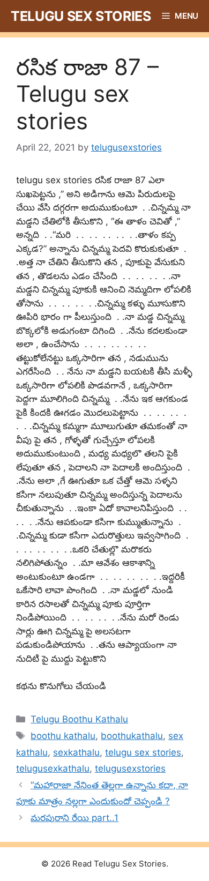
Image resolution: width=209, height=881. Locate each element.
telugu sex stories (143, 752)
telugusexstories (130, 768)
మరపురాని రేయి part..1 (74, 817)
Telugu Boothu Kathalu (79, 719)
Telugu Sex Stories (81, 16)
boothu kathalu (63, 735)
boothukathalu (132, 735)
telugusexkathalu (52, 768)
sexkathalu (76, 752)
